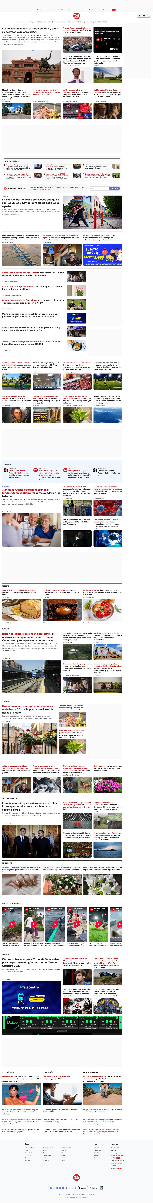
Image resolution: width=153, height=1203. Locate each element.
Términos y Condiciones (72, 1195)
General (45, 1153)
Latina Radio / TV (98, 1150)
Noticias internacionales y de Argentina (107, 32)
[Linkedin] (63, 1188)
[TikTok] (66, 1188)
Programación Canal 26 (117, 1160)
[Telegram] (72, 1188)
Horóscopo (28, 1155)
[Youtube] (60, 1188)
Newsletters (116, 1168)
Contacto (113, 1150)
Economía (63, 1150)
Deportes (45, 1150)
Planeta (63, 1155)
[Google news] (75, 1188)
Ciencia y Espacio (66, 1147)
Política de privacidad (117, 1155)
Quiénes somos (115, 1147)
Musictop (96, 1158)
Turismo (63, 1160)
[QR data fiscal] (101, 1189)
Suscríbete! (114, 188)
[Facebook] (51, 1188)
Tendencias (46, 1160)
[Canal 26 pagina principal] (76, 18)
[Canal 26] (76, 1177)
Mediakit (115, 1158)
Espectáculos (8, 1072)
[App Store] (83, 1188)
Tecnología (48, 1072)
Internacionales (47, 1155)
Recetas (63, 1158)
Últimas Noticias (29, 1147)
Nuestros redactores (117, 1163)
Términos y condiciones (117, 1153)
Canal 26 (96, 1147)
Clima (26, 1150)
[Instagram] (54, 1188)
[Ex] (57, 1188)
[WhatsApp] (69, 1188)
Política (45, 1158)
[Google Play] (93, 1188)
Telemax (96, 1155)
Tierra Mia (96, 1153)
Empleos (113, 1165)
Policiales (27, 1158)
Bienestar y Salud (90, 1072)
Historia (63, 1153)
